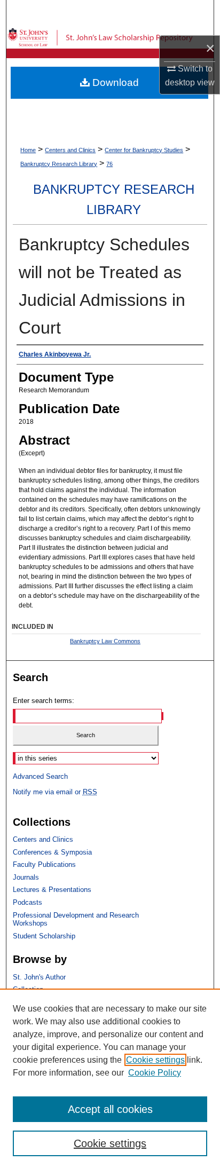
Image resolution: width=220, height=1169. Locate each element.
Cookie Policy (154, 1072)
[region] (110, 1079)
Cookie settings (155, 1059)
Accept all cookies (110, 1109)
